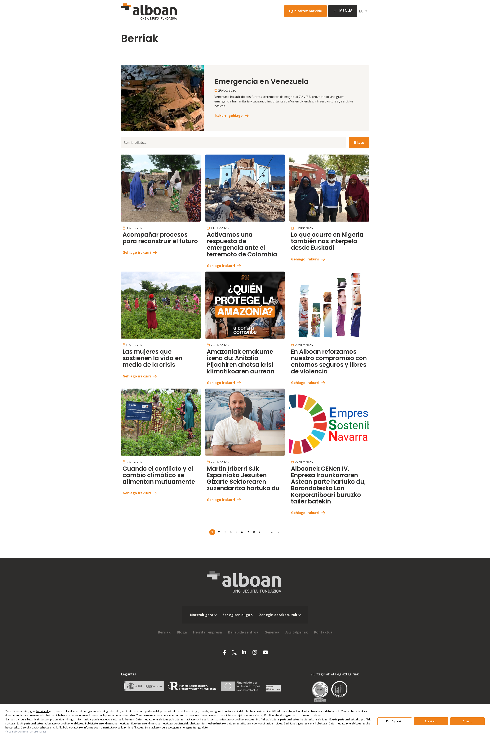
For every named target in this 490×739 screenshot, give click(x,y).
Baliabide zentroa (243, 632)
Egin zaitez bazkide (305, 11)
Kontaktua (323, 632)
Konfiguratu (394, 721)
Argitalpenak (296, 632)
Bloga (182, 632)
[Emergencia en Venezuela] (162, 97)
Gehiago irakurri (137, 252)
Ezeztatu (431, 721)
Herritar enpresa (207, 632)
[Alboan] (169, 11)
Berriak (164, 632)
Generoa (272, 632)
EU (361, 11)
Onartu (467, 721)
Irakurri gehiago (229, 115)
